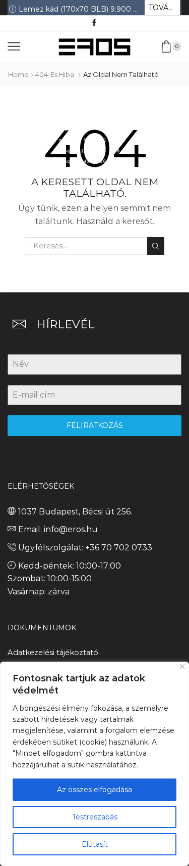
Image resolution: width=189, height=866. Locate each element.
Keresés (155, 245)
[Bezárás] (182, 666)
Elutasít (95, 844)
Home (18, 74)
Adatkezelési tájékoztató (53, 652)
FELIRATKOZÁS (95, 425)
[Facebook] (94, 23)
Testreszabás (94, 816)
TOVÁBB (164, 7)
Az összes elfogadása (94, 789)
